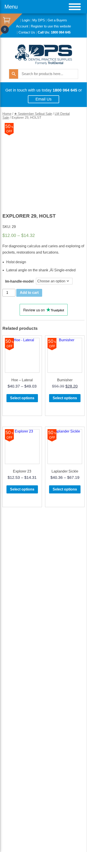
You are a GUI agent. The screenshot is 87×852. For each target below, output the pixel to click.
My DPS (38, 20)
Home (6, 114)
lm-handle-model (19, 281)
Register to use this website (51, 26)
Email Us (43, 99)
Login (26, 20)
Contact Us (27, 32)
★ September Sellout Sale (33, 114)
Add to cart (29, 292)
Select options (22, 398)
